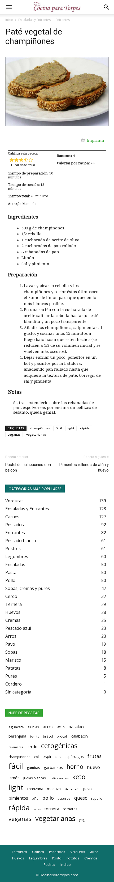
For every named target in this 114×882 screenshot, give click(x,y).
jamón (14, 777)
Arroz (94, 852)
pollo (48, 798)
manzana (35, 788)
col (36, 757)
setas (37, 809)
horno (75, 766)
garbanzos (53, 767)
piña (35, 798)
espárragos (74, 756)
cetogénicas (59, 745)
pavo (87, 788)
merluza (54, 788)
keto (79, 776)
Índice (65, 864)
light (71, 428)
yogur (83, 819)
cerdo (32, 747)
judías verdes (59, 778)
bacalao (76, 727)
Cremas (91, 858)
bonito (34, 736)
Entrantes (63, 20)
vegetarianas (36, 434)
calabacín (79, 736)
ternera (51, 809)
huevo (93, 767)
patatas (72, 788)
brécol (48, 736)
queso (80, 798)
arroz (48, 727)
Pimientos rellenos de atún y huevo (84, 467)
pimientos (18, 798)
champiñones (40, 428)
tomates (70, 808)
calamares (15, 747)
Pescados (57, 852)
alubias (33, 727)
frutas (94, 756)
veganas (14, 434)
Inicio (9, 20)
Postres (49, 864)
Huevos (18, 858)
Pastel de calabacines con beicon (28, 467)
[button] (9, 7)
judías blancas (34, 778)
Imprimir (96, 140)
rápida (85, 428)
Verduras (77, 852)
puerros (64, 798)
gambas (33, 767)
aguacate (16, 727)
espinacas (51, 756)
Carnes (38, 852)
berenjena (17, 736)
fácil (59, 428)
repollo (96, 798)
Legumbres (38, 858)
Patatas (73, 858)
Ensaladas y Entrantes (34, 20)
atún (61, 727)
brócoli (62, 736)
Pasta (57, 858)
